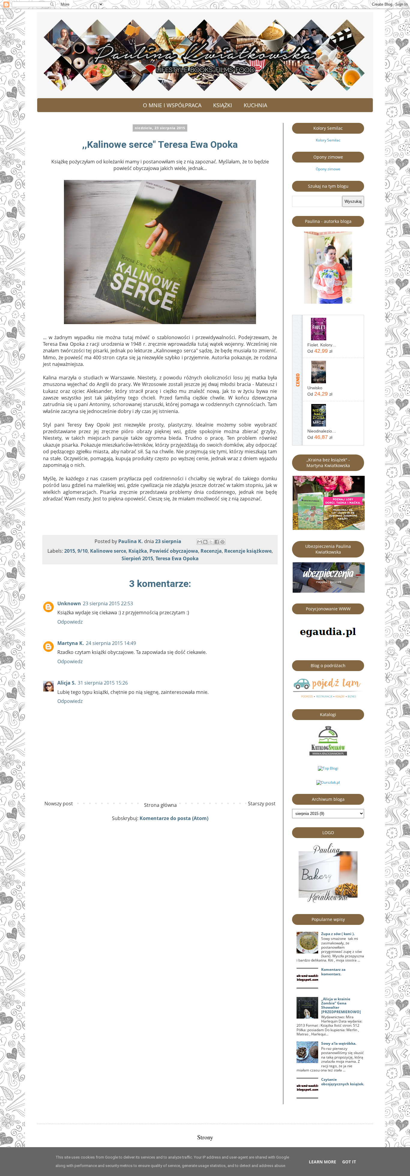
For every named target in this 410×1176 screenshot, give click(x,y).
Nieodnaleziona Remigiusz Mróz (322, 431)
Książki (222, 105)
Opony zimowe (328, 169)
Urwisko (314, 388)
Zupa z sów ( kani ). (337, 933)
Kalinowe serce (108, 551)
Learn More (322, 1162)
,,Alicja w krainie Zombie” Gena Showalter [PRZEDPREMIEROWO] (341, 1005)
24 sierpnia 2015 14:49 (111, 643)
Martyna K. (70, 643)
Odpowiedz (70, 621)
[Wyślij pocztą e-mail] (200, 542)
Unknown (69, 603)
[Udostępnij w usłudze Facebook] (217, 542)
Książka (137, 551)
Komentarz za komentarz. (333, 971)
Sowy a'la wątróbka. (338, 1043)
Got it (349, 1162)
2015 (69, 551)
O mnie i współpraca (172, 105)
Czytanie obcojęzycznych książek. (342, 1081)
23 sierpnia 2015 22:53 (108, 603)
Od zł (319, 351)
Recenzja (211, 551)
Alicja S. (66, 682)
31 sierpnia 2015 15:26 (103, 682)
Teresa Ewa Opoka (177, 558)
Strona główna (160, 805)
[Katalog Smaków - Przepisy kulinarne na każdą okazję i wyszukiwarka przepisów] (328, 754)
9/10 (82, 551)
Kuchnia (255, 105)
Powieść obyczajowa (173, 551)
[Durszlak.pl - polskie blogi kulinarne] (328, 782)
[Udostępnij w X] (211, 542)
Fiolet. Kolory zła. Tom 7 (322, 345)
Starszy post (262, 803)
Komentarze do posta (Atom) (174, 818)
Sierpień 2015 (137, 558)
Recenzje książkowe (248, 551)
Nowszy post (58, 803)
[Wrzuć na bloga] (205, 542)
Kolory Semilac (328, 140)
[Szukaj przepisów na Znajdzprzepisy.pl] (328, 768)
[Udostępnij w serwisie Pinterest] (222, 542)
